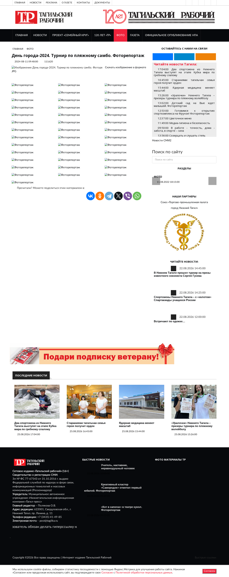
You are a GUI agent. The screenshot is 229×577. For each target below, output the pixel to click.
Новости (35, 3)
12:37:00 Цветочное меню (175, 118)
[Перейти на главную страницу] (43, 17)
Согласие (107, 572)
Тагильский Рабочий (98, 557)
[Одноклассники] (213, 2)
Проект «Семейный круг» (70, 35)
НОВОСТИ (40, 35)
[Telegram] (207, 2)
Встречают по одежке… (169, 321)
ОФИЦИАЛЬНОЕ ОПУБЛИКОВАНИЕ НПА (171, 35)
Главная (19, 3)
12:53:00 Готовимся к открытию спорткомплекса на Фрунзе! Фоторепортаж (184, 112)
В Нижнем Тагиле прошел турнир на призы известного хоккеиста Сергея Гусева (182, 274)
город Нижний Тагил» (184, 208)
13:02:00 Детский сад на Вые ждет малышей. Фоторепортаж (184, 104)
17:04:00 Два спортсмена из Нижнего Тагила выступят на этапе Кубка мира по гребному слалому (184, 72)
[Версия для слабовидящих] (188, 2)
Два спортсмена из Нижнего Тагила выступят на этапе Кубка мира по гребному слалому (35, 426)
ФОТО (120, 35)
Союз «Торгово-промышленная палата (184, 202)
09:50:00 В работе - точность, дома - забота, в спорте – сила (184, 129)
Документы (102, 3)
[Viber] (127, 196)
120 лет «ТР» (102, 35)
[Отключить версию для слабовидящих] (195, 2)
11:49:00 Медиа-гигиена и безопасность (184, 123)
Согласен (209, 571)
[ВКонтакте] (201, 2)
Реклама (51, 3)
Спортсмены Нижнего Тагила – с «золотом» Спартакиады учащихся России (182, 298)
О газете (67, 3)
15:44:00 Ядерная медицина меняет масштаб (184, 89)
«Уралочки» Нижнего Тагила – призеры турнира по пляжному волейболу (191, 426)
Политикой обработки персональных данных (144, 572)
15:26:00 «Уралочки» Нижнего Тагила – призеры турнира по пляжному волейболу (184, 96)
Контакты (83, 3)
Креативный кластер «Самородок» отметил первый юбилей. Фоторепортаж (113, 487)
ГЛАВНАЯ (21, 35)
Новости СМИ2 (161, 140)
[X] (118, 196)
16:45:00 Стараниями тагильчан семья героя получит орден (184, 81)
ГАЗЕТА (135, 35)
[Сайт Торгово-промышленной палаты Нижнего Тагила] (184, 232)
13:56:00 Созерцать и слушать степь (181, 135)
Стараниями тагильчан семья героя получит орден (86, 424)
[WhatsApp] (137, 196)
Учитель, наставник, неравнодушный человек (118, 467)
